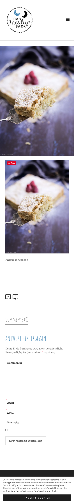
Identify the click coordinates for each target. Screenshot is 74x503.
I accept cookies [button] (37, 498)
